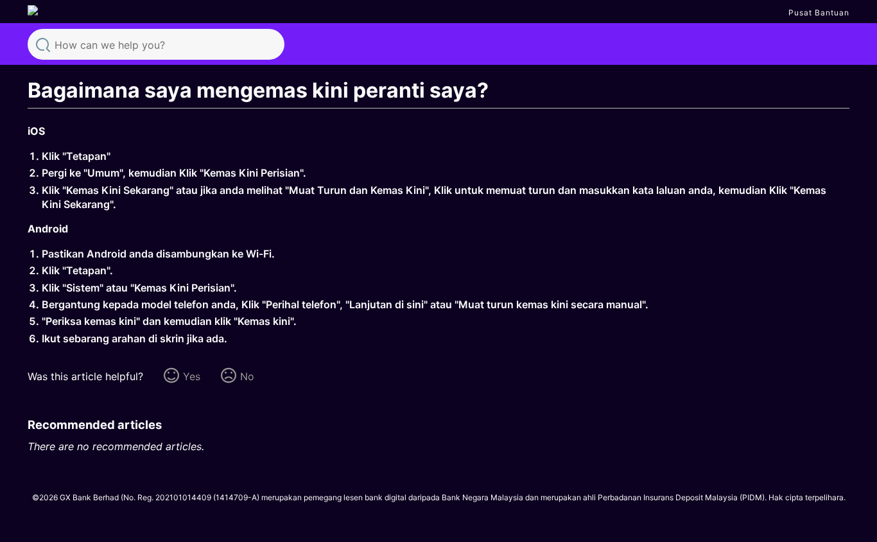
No (247, 376)
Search (43, 44)
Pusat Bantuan (818, 12)
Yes (191, 376)
